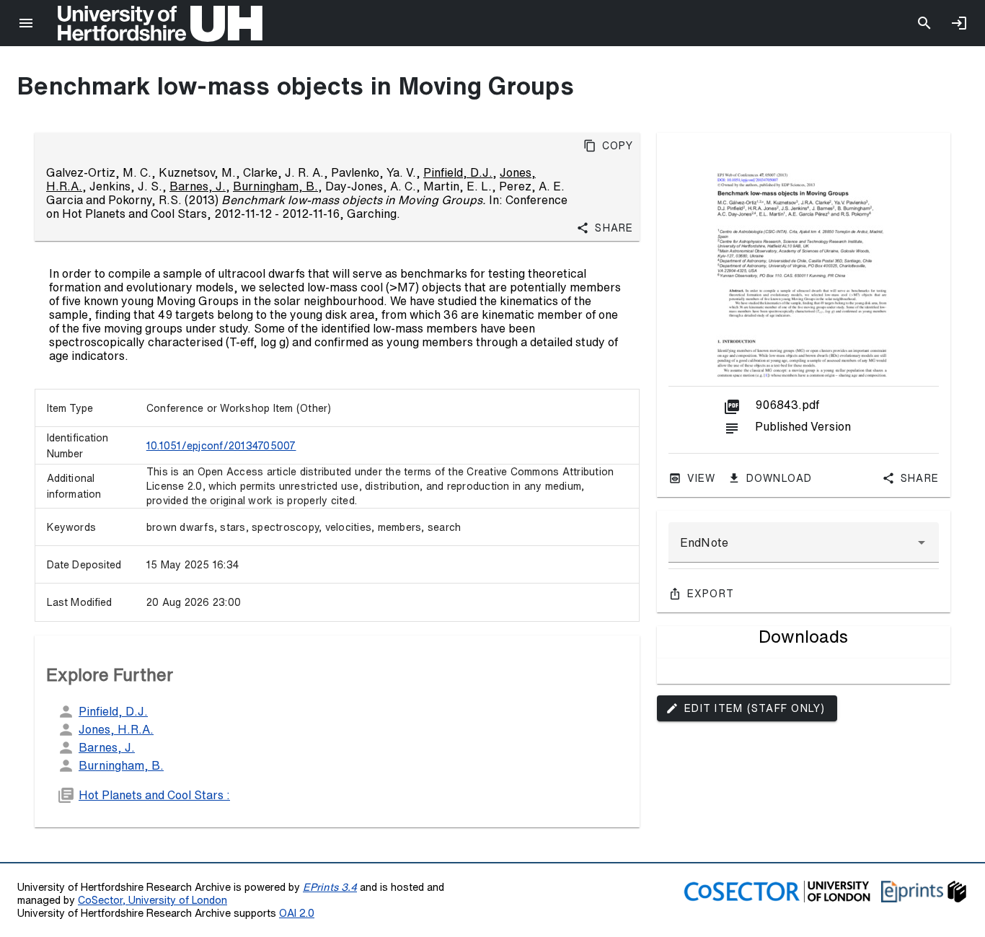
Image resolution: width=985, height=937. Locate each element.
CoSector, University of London (152, 899)
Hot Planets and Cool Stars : (154, 795)
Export (711, 594)
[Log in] (959, 23)
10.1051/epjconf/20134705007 (221, 446)
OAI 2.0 (296, 912)
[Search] (924, 23)
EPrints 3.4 (330, 886)
